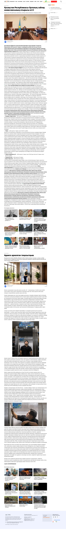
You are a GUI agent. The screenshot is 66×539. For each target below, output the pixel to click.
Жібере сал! (53, 28)
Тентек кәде (52, 12)
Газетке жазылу (54, 1)
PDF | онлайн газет (46, 517)
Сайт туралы (45, 515)
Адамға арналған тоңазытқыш (19, 255)
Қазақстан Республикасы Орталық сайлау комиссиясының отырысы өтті (24, 8)
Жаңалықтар (6, 5)
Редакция (44, 516)
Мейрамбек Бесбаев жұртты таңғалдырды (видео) (55, 18)
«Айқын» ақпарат (10, 41)
